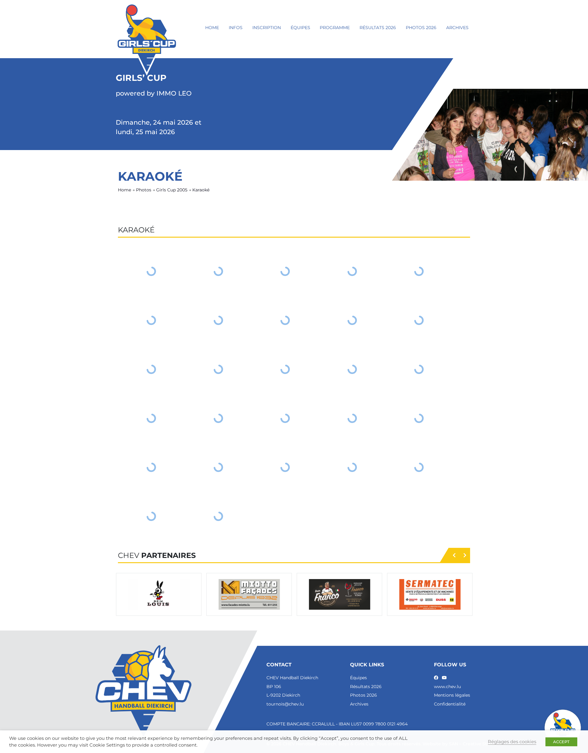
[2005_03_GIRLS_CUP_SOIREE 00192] (419, 418)
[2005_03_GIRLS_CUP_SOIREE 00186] (352, 369)
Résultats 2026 (378, 27)
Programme (335, 27)
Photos (143, 190)
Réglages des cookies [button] (512, 741)
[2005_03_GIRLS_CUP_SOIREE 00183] (151, 369)
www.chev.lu (447, 686)
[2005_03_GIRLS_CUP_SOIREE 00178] (151, 320)
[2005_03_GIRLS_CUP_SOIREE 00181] (352, 320)
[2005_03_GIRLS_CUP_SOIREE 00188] (151, 418)
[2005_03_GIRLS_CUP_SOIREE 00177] (419, 271)
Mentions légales (452, 695)
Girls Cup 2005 (171, 190)
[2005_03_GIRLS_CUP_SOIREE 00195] (285, 467)
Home (212, 27)
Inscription (266, 27)
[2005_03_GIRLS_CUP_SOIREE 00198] (151, 516)
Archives (457, 27)
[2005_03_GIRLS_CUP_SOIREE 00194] (219, 467)
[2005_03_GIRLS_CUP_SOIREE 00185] (285, 369)
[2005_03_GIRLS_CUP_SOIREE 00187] (419, 369)
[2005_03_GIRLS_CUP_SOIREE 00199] (219, 516)
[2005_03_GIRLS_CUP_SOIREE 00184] (219, 369)
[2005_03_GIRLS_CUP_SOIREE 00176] (352, 271)
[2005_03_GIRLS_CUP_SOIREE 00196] (352, 467)
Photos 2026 (421, 27)
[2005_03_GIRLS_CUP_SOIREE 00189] (219, 418)
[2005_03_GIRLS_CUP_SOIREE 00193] (151, 467)
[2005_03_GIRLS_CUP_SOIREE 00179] (219, 320)
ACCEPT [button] (561, 741)
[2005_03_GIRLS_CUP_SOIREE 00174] (219, 271)
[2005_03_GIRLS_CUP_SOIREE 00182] (419, 320)
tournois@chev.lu (285, 704)
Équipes (300, 27)
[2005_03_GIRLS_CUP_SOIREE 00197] (419, 467)
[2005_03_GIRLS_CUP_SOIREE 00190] (285, 418)
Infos (236, 27)
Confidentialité (450, 704)
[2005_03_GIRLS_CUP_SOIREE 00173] (151, 271)
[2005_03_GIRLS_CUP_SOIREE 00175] (285, 271)
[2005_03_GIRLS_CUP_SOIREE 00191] (352, 418)
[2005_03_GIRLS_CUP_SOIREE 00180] (285, 320)
